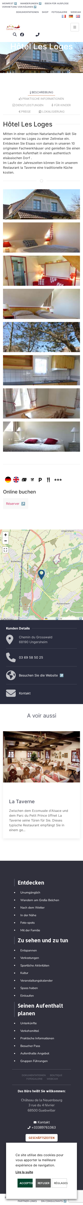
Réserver (15, 504)
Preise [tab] (26, 111)
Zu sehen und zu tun (43, 940)
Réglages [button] (60, 1183)
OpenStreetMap (72, 618)
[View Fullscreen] (5, 550)
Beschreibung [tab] (42, 92)
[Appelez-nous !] (39, 35)
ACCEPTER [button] (26, 1183)
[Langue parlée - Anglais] (16, 480)
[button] (14, 34)
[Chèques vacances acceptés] (24, 480)
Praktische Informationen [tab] (43, 98)
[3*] (42, 61)
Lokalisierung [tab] (53, 111)
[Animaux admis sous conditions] (32, 480)
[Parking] (40, 480)
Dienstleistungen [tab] (30, 105)
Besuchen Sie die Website (41, 675)
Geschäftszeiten (42, 1137)
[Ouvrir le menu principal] (75, 27)
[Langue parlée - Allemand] (8, 480)
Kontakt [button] (25, 693)
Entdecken (31, 882)
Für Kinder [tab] (62, 105)
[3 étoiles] (58, 480)
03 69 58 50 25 (31, 657)
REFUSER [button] (43, 1183)
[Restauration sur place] (48, 480)
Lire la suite (24, 1172)
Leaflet (53, 618)
